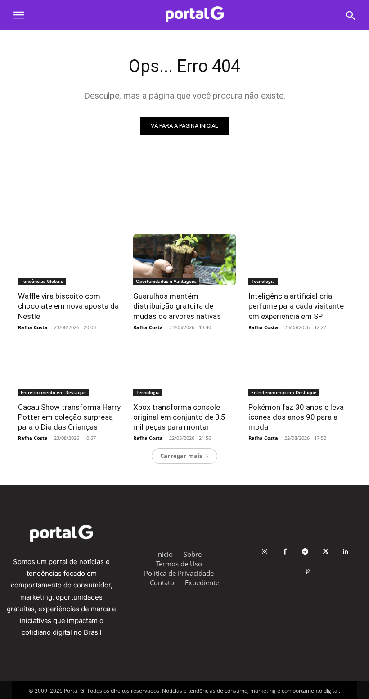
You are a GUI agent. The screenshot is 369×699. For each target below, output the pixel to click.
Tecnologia (263, 281)
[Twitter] (325, 552)
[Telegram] (305, 552)
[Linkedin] (346, 552)
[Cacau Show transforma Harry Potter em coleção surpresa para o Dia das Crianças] (69, 370)
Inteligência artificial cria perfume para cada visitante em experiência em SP (296, 305)
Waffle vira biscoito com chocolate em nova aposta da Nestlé (68, 305)
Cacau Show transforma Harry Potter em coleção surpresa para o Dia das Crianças (69, 417)
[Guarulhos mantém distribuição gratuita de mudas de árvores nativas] (184, 259)
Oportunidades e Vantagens (166, 281)
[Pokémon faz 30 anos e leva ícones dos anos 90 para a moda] (299, 370)
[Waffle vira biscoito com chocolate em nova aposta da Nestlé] (69, 259)
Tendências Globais (42, 281)
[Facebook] (285, 552)
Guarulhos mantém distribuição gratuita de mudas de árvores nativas (177, 305)
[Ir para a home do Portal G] (195, 14)
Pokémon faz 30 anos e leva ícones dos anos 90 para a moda (296, 417)
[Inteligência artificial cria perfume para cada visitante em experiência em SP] (299, 259)
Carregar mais (181, 456)
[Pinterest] (307, 572)
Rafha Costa (33, 327)
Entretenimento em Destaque (53, 392)
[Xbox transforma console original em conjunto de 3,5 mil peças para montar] (184, 370)
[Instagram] (265, 552)
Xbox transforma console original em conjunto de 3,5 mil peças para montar (179, 417)
